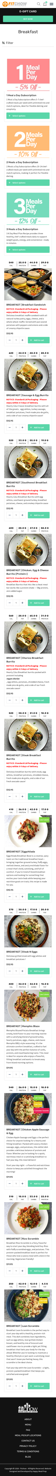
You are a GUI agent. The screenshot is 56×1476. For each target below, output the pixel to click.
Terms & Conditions (28, 1451)
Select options (19, 116)
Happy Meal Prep (40, 1471)
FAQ (28, 1430)
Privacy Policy (28, 1446)
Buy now (28, 19)
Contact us (28, 1440)
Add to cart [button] (39, 340)
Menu (28, 1424)
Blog (28, 1457)
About (28, 1419)
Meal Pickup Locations (28, 1435)
